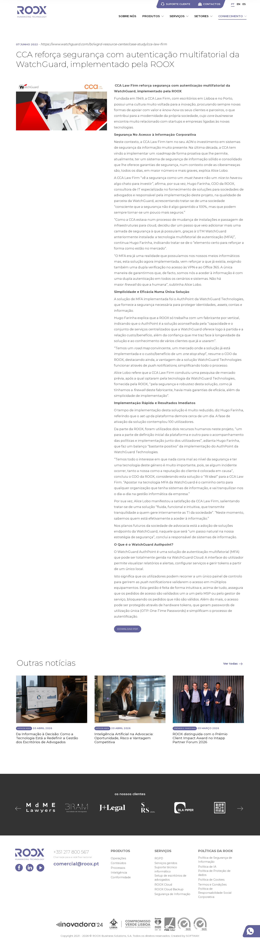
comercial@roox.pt (76, 863)
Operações (118, 858)
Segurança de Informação (172, 894)
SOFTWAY (192, 935)
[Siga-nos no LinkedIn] (30, 868)
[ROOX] (32, 12)
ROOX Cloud (163, 884)
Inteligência (119, 872)
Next (241, 808)
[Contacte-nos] (252, 931)
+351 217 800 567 (71, 852)
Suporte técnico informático (166, 869)
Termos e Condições (212, 884)
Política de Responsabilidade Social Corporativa (214, 893)
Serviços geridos (166, 863)
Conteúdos (118, 863)
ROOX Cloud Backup (169, 889)
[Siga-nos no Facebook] (20, 868)
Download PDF (127, 628)
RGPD (159, 858)
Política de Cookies (211, 879)
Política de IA (207, 866)
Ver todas (230, 663)
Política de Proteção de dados (214, 873)
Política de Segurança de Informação (215, 860)
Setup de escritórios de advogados (170, 878)
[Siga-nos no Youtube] (40, 868)
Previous (19, 808)
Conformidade (121, 877)
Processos (118, 868)
